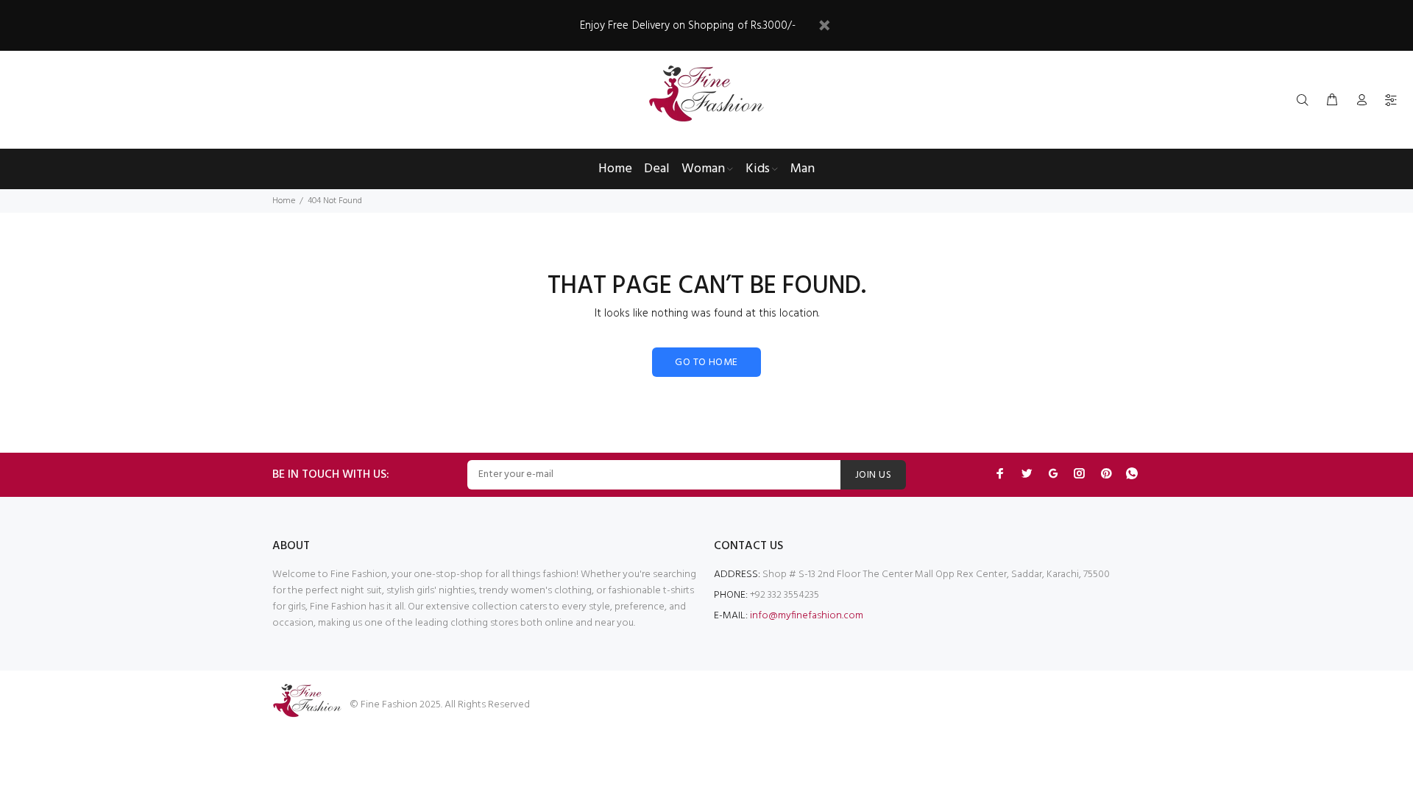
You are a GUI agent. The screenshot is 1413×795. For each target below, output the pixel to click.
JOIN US (873, 475)
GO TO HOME (706, 362)
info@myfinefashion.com (806, 615)
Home (283, 201)
